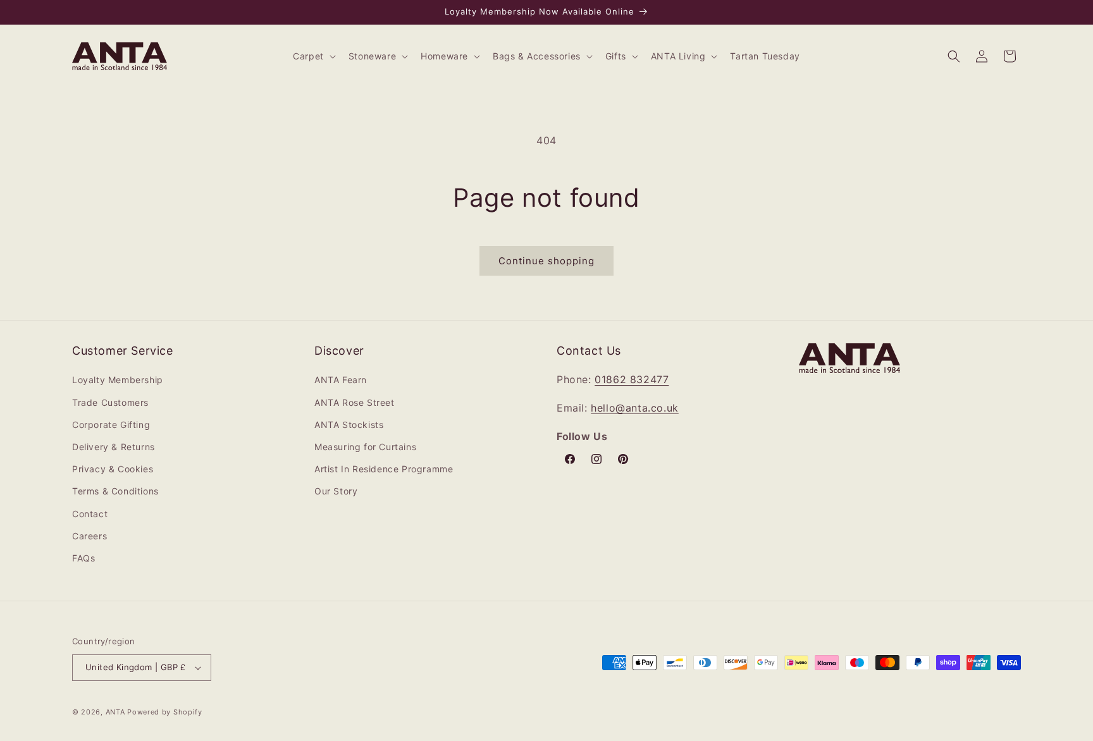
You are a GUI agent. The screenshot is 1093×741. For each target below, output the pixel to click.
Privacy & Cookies (112, 468)
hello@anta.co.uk (635, 407)
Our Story (335, 491)
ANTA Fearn (340, 379)
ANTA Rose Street (354, 402)
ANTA (115, 711)
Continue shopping (546, 261)
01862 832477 (632, 379)
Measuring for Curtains (365, 446)
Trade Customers (110, 402)
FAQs (83, 558)
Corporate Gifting (111, 424)
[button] (313, 56)
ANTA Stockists (348, 424)
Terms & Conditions (115, 491)
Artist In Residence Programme (383, 468)
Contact (90, 513)
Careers (89, 535)
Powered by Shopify (164, 711)
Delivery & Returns (113, 446)
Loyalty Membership (117, 379)
